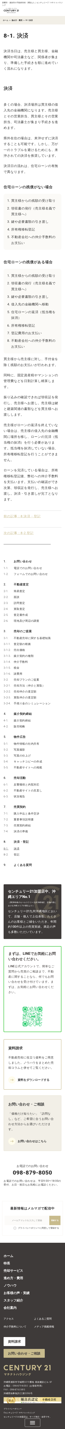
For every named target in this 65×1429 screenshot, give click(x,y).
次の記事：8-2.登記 (19, 533)
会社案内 (10, 1308)
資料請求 (14, 1341)
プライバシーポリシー (13, 1409)
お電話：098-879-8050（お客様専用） (24, 1386)
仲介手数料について (15, 1326)
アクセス (9, 1318)
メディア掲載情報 (44, 1326)
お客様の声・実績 (17, 1293)
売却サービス (13, 1270)
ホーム (5, 20)
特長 (7, 1263)
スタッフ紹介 (13, 1300)
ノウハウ (10, 1285)
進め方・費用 (17, 20)
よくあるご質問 (43, 1318)
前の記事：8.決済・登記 (22, 516)
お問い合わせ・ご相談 (24, 1353)
